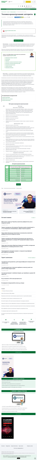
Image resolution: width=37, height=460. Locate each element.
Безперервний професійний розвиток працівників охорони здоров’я (12, 380)
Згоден (18, 458)
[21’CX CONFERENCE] (7, 438)
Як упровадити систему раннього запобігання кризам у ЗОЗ (11, 298)
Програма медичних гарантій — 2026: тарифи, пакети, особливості (12, 387)
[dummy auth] (32, 2)
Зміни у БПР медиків (18, 40)
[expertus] (10, 2)
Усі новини (33, 217)
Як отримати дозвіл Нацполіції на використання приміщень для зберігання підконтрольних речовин (17, 314)
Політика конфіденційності (18, 448)
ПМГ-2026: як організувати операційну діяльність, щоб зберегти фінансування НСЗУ (14, 349)
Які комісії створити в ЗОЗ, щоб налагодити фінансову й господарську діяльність (15, 300)
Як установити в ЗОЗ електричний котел (11, 278)
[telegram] (20, 6)
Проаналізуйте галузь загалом (7, 98)
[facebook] (18, 6)
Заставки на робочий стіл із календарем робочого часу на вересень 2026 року (13, 385)
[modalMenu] (35, 2)
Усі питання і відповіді (31, 257)
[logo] (4, 2)
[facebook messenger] (24, 6)
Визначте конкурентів (6, 97)
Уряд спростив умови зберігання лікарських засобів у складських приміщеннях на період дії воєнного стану (18, 246)
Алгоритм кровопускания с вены (10, 30)
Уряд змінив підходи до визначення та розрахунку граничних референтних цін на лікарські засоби (16, 233)
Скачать (18, 184)
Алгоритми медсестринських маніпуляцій (9, 188)
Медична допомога (19, 188)
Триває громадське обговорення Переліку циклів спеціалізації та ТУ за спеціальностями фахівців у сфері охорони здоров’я (17, 228)
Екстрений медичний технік (10, 64)
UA (34, 15)
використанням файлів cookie (21, 456)
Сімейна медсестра (8, 66)
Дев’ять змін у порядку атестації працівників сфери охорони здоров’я (12, 344)
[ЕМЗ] (18, 338)
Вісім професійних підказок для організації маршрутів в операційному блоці (14, 308)
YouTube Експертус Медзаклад (31, 321)
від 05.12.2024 (13, 55)
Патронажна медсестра (9, 67)
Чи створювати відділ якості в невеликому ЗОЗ (9, 310)
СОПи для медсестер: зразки (6, 382)
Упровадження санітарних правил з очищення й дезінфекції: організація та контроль (14, 323)
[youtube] (22, 6)
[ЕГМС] (18, 400)
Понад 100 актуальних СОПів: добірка (7, 293)
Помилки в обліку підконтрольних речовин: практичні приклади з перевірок (13, 409)
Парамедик (7, 60)
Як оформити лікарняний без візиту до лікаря (12, 283)
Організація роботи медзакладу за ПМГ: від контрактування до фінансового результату (23, 323)
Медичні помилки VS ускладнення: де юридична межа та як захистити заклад (13, 346)
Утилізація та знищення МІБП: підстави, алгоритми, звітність (11, 406)
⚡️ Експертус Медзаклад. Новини (7, 290)
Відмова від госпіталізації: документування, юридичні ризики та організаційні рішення (16, 295)
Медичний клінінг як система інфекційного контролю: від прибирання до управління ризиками (17, 303)
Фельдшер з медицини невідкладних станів (12, 63)
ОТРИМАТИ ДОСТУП (18, 352)
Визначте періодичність (6, 100)
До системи (28, 1)
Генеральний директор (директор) (11, 57)
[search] (24, 2)
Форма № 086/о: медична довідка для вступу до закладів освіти (11, 383)
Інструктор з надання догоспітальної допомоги (13, 61)
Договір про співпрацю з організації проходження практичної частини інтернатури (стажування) (18, 305)
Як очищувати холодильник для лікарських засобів (9, 411)
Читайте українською (18, 17)
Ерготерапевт (7, 59)
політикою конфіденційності (12, 456)
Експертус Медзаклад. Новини (5, 322)
